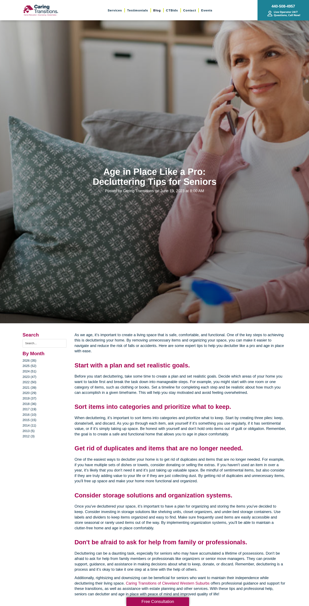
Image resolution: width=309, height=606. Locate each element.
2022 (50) (29, 382)
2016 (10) (29, 414)
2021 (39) (29, 387)
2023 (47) (29, 377)
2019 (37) (29, 398)
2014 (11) (29, 425)
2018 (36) (29, 404)
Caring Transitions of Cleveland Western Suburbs (168, 583)
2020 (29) (29, 393)
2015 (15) (29, 420)
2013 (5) (29, 431)
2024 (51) (29, 371)
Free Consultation (157, 601)
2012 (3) (29, 436)
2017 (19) (29, 409)
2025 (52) (29, 366)
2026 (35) (29, 360)
